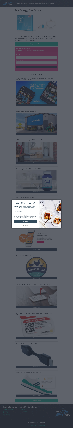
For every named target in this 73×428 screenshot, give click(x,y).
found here (31, 217)
